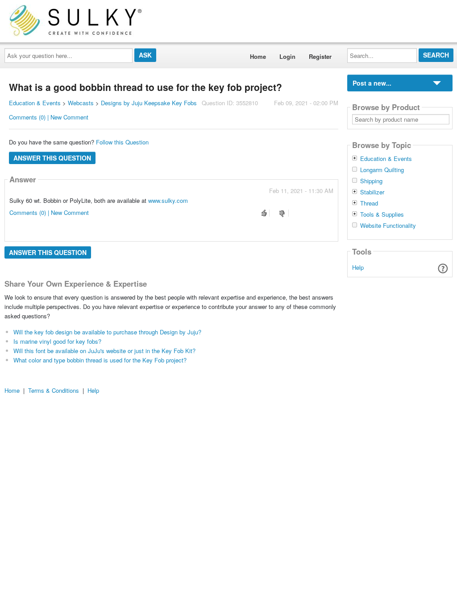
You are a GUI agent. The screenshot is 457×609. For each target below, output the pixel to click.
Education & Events (35, 103)
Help (358, 267)
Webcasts (81, 103)
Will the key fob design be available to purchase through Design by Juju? (107, 332)
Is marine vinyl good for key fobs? (57, 341)
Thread (369, 203)
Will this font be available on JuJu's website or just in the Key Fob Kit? (104, 350)
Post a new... (372, 82)
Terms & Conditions (53, 390)
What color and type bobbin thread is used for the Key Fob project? (100, 360)
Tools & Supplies (382, 214)
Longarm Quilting (382, 170)
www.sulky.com (168, 200)
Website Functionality (388, 225)
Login (287, 56)
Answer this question (52, 157)
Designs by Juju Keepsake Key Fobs (149, 103)
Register (320, 56)
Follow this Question (122, 142)
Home (258, 56)
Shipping (371, 181)
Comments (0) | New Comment (48, 117)
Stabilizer (372, 192)
